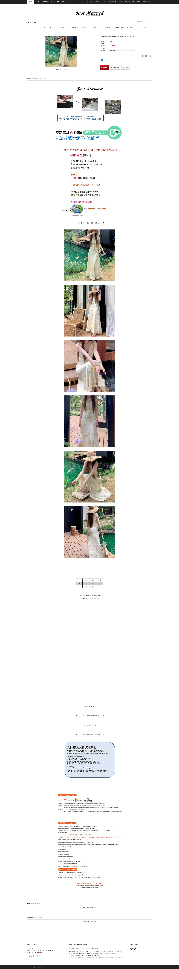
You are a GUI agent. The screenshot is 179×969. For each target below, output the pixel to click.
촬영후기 (120, 1)
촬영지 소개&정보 (147, 1)
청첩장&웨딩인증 (111, 1)
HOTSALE (144, 27)
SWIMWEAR (73, 27)
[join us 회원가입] (47, 1)
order (64, 1)
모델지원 (127, 1)
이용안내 (78, 948)
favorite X (32, 22)
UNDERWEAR (106, 27)
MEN (62, 27)
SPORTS (85, 27)
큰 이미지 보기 (62, 69)
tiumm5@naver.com (92, 955)
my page (57, 1)
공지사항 (89, 1)
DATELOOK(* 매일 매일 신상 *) (126, 27)
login (38, 1)
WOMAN (53, 27)
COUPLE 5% (41, 27)
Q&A (104, 1)
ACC (95, 27)
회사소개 (71, 948)
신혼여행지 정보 (136, 1)
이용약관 (84, 948)
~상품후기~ (97, 1)
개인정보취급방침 (93, 948)
